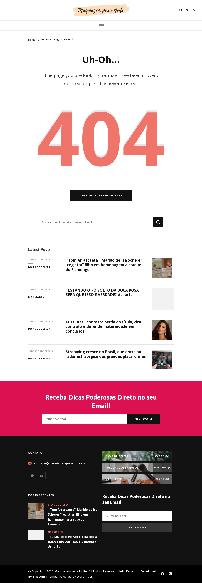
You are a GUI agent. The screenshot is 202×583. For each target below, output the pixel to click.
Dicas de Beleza (39, 267)
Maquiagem (36, 296)
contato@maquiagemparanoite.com (61, 463)
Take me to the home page (101, 195)
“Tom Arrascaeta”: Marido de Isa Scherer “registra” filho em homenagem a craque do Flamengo (104, 265)
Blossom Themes (45, 576)
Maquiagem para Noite (70, 571)
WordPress (85, 576)
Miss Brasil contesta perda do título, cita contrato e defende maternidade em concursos (103, 326)
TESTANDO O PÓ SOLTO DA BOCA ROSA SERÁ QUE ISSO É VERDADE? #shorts (102, 292)
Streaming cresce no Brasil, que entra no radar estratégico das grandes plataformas (106, 354)
